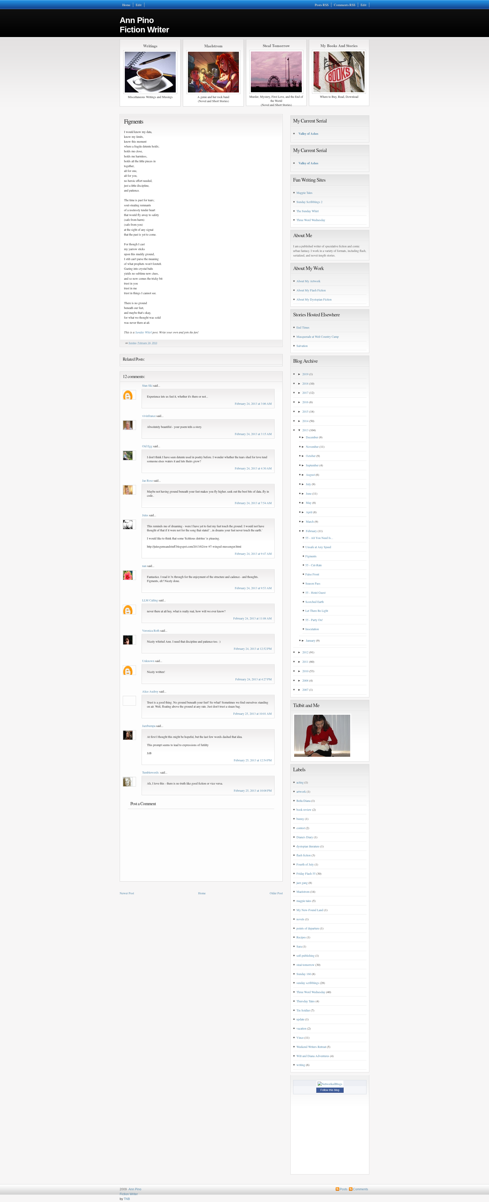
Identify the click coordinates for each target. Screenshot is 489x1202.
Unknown (148, 661)
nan (144, 566)
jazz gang (302, 883)
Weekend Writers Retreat (311, 1047)
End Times (302, 327)
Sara (299, 946)
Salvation (302, 346)
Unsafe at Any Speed (318, 547)
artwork (301, 791)
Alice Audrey (150, 691)
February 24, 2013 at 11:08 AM (252, 618)
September (312, 465)
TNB (127, 1199)
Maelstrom (302, 891)
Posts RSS (322, 5)
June (308, 493)
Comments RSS (344, 5)
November (312, 446)
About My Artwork (308, 281)
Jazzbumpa (148, 726)
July (308, 484)
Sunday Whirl (143, 332)
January (310, 640)
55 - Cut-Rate (313, 565)
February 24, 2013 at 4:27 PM (253, 679)
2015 (305, 411)
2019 (305, 374)
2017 (305, 392)
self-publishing (305, 955)
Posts (343, 1189)
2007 (305, 689)
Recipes (301, 937)
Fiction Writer (129, 1194)
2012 (305, 652)
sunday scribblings (307, 983)
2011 (305, 661)
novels (300, 919)
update (300, 1019)
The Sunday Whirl (307, 211)
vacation (301, 1028)
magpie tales (303, 901)
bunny (300, 819)
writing (300, 1065)
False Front (312, 574)
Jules (145, 515)
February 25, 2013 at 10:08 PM (253, 790)
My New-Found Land (309, 910)
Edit (139, 5)
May (308, 503)
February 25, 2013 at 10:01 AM (252, 713)
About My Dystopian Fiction (314, 299)
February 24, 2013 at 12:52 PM (253, 648)
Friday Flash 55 (306, 873)
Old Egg (147, 446)
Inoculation (312, 629)
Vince (300, 1037)
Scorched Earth (314, 602)
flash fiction (303, 855)
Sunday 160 (303, 974)
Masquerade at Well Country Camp (317, 336)
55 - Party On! (314, 620)
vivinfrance (149, 416)
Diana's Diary (304, 837)
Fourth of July (305, 864)
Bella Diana (303, 801)
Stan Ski (147, 385)
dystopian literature (307, 846)
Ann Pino (144, 25)
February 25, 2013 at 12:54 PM (253, 760)
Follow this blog (329, 1089)
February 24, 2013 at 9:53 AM (253, 588)
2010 (305, 671)
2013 (305, 430)
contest (300, 828)
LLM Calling (150, 600)
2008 (305, 680)
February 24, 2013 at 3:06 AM (253, 403)
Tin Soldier (303, 1010)
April (309, 512)
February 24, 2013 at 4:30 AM (253, 468)
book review (303, 809)
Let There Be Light (316, 611)
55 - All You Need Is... (319, 538)
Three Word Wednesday (310, 220)
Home (126, 5)
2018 (305, 383)
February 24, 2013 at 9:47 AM (253, 553)
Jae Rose (147, 480)
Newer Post (127, 893)
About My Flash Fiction (311, 290)
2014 (305, 421)
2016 (305, 402)
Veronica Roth (150, 630)
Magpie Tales (304, 193)
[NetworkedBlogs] (330, 1084)
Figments (133, 121)
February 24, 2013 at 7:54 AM (253, 503)
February (311, 531)
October (311, 456)
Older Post (276, 893)
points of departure (307, 928)
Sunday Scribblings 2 (309, 202)
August (310, 474)
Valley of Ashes (308, 133)
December (312, 437)
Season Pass (312, 583)
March (310, 521)
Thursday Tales (305, 1001)
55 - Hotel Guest (315, 592)
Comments (360, 1189)
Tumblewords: (150, 772)
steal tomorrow (305, 965)
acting (300, 782)
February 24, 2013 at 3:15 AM (253, 434)
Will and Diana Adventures (312, 1056)
